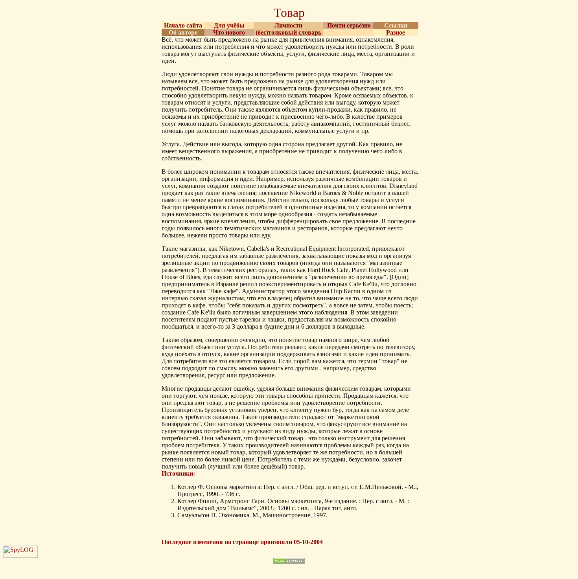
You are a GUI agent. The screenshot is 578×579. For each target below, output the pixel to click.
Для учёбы (229, 25)
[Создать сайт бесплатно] (289, 561)
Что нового (229, 32)
